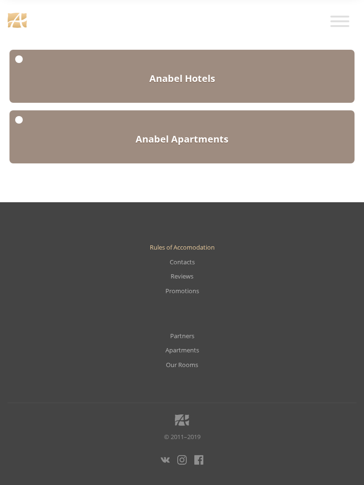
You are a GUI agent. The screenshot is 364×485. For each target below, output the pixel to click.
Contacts (182, 262)
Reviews (182, 276)
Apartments (182, 350)
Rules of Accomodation (182, 247)
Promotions (182, 291)
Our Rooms (182, 364)
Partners (182, 336)
